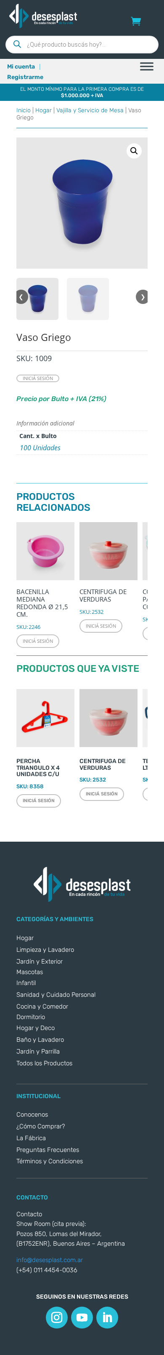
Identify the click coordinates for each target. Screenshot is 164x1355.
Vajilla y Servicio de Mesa (90, 110)
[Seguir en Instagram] (57, 1318)
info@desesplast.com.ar (49, 1260)
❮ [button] (21, 297)
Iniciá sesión (38, 378)
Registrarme (25, 77)
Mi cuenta (21, 66)
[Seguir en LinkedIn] (107, 1318)
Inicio (23, 110)
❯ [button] (142, 297)
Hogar (43, 110)
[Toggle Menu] (146, 66)
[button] (134, 150)
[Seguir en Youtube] (82, 1318)
